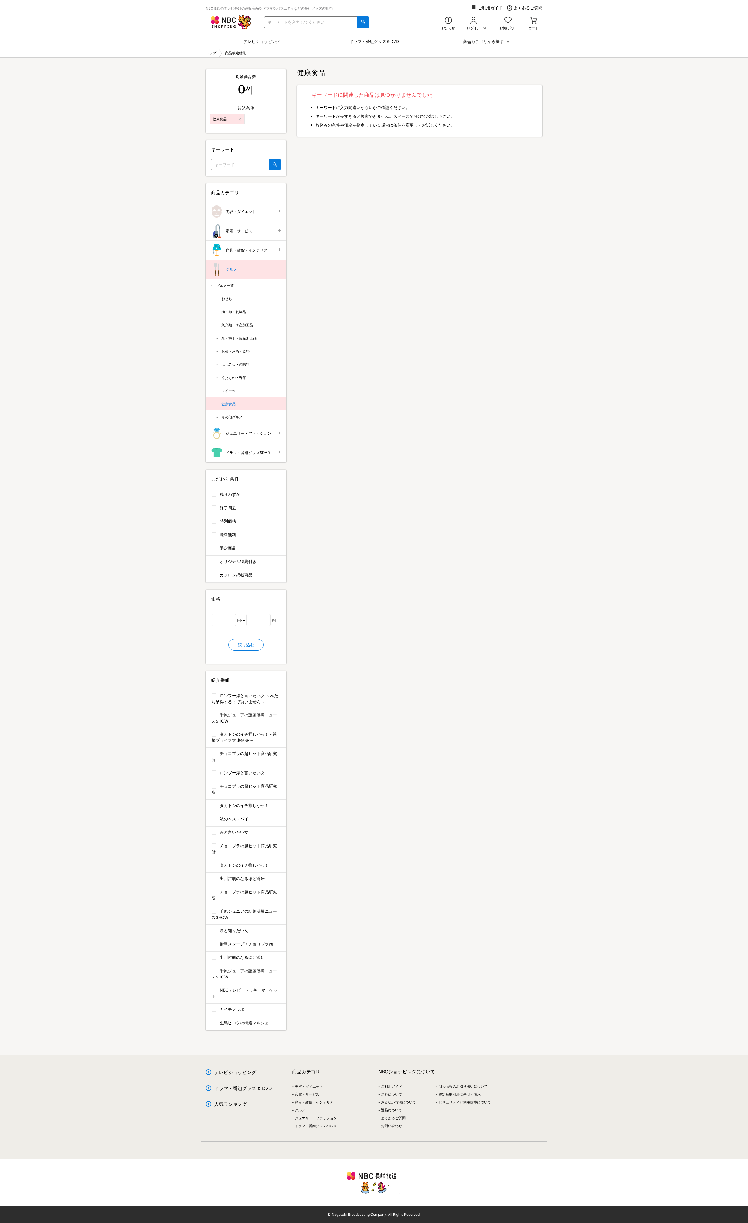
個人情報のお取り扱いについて (463, 1086)
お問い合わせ (391, 1126)
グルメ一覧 (225, 285)
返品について (391, 1110)
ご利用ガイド (490, 7)
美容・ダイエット (241, 211)
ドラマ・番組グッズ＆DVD (374, 41)
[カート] (533, 21)
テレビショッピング (261, 41)
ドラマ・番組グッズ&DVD (248, 452)
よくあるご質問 (528, 7)
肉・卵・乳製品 (233, 312)
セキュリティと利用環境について (465, 1102)
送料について (391, 1094)
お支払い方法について (398, 1102)
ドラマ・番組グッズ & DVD (243, 1088)
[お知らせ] (448, 21)
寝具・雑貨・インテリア (246, 250)
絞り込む (246, 644)
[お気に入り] (508, 21)
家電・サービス (239, 230)
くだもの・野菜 (233, 377)
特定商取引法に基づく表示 (460, 1094)
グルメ (231, 269)
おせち (226, 299)
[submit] (363, 22)
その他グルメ (232, 417)
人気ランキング (230, 1104)
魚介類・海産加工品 (237, 325)
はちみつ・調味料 (235, 364)
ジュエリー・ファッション (248, 433)
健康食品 (228, 404)
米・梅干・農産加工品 (239, 338)
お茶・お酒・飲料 (235, 351)
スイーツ (228, 391)
